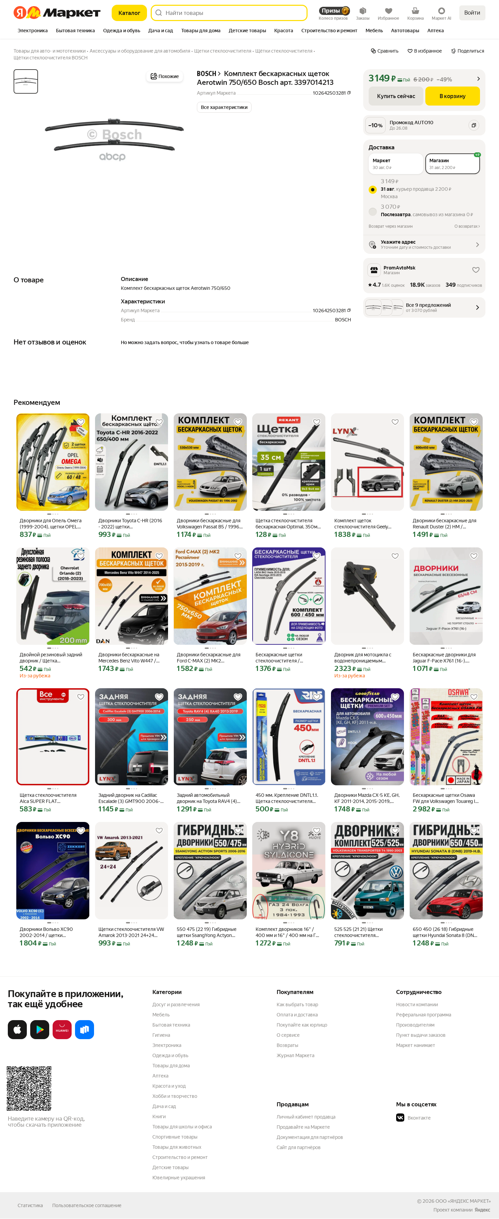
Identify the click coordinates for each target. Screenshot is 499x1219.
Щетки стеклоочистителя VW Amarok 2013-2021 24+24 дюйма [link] (131, 932)
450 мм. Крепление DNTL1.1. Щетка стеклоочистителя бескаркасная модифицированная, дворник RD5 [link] (288, 798)
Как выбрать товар (297, 1004)
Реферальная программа (423, 1014)
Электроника (166, 1045)
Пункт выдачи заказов (421, 1035)
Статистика (30, 1205)
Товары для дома (171, 1065)
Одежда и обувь (170, 1055)
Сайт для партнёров (299, 1147)
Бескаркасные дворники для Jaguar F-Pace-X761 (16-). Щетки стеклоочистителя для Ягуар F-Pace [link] (446, 658)
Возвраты (287, 1045)
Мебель (161, 1014)
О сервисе (288, 1035)
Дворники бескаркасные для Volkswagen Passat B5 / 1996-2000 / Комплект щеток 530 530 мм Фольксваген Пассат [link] (209, 524)
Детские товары (170, 1167)
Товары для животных (176, 1147)
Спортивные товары (175, 1137)
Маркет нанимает (415, 1045)
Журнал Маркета (295, 1055)
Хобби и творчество (174, 1096)
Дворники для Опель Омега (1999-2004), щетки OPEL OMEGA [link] (50, 524)
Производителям (415, 1025)
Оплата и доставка (297, 1014)
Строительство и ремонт (180, 1157)
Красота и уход (169, 1086)
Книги (159, 1116)
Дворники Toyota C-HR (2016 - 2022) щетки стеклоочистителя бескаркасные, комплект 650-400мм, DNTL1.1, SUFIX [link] (130, 524)
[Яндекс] (482, 1210)
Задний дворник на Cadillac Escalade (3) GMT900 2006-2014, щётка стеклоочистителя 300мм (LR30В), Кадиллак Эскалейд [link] (130, 798)
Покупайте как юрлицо (302, 1025)
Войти (472, 13)
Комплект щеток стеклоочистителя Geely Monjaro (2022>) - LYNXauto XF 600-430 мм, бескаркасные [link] (364, 524)
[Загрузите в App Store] (17, 1037)
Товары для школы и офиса (182, 1126)
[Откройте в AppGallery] (62, 1037)
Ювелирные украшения (178, 1177)
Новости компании (417, 1004)
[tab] (33, 31)
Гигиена (161, 1035)
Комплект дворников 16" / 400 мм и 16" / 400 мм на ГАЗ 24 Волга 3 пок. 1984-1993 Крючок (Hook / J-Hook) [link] (289, 932)
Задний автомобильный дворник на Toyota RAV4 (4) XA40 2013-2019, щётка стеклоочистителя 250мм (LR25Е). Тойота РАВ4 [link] (207, 798)
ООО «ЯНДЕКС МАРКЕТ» (463, 1201)
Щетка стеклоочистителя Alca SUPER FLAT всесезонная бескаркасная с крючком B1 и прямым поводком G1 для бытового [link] (51, 798)
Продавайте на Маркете (303, 1127)
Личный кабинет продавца (306, 1117)
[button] (224, 107)
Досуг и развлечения (176, 1004)
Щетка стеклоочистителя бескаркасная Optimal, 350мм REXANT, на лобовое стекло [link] (288, 524)
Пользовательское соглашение (87, 1205)
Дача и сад (164, 1106)
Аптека (160, 1076)
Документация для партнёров (310, 1137)
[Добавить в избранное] (81, 422)
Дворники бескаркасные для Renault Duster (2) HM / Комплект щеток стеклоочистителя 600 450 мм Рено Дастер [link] (444, 524)
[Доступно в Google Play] (39, 1037)
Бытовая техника (171, 1025)
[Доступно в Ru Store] (84, 1037)
